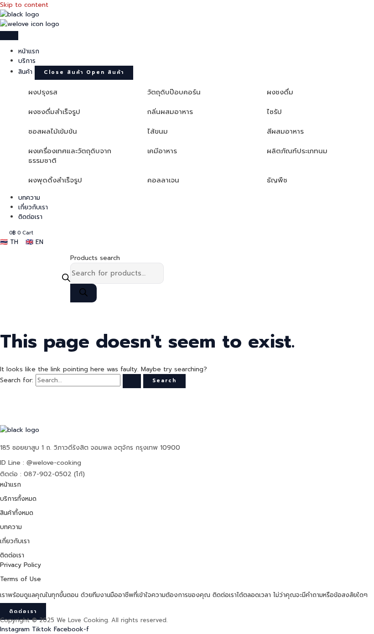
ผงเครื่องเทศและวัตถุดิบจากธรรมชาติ (69, 156)
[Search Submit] (132, 381)
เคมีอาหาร (162, 151)
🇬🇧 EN (34, 242)
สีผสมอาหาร (285, 131)
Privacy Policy (20, 565)
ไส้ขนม (157, 131)
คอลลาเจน (163, 180)
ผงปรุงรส (42, 92)
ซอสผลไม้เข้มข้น (52, 131)
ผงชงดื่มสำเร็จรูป (54, 112)
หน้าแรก (10, 484)
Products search (95, 258)
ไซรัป (274, 112)
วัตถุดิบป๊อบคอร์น (174, 92)
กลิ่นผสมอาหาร (170, 112)
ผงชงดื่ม (280, 92)
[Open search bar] (66, 278)
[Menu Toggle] (9, 35)
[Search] (83, 293)
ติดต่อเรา (12, 555)
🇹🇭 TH (9, 242)
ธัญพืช (277, 180)
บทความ (11, 527)
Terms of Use (20, 579)
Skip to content (24, 5)
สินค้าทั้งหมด (16, 513)
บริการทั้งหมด (18, 499)
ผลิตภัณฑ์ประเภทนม (297, 151)
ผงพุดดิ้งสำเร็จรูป (55, 180)
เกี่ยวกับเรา (15, 541)
